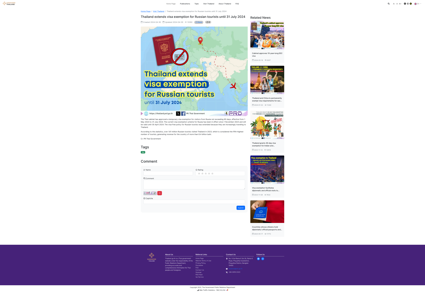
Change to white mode (404, 3)
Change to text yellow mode (411, 3)
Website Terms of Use (203, 261)
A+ (400, 4)
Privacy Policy (201, 263)
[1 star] (199, 173)
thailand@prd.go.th (235, 269)
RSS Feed (199, 275)
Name (148, 170)
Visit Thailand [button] (208, 4)
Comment (149, 178)
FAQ (197, 268)
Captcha (149, 198)
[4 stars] (209, 173)
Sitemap (198, 272)
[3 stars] (205, 173)
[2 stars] (202, 173)
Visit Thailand (158, 11)
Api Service (200, 277)
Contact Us (200, 270)
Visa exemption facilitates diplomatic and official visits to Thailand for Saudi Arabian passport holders (265, 189)
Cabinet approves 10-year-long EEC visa (267, 54)
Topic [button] (196, 4)
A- (394, 4)
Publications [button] (185, 4)
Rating (200, 170)
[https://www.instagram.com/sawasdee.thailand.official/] (263, 258)
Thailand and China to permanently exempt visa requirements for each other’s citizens (267, 99)
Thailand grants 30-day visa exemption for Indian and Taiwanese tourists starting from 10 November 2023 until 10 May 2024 (267, 144)
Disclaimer (199, 265)
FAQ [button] (237, 4)
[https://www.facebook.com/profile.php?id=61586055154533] (258, 258)
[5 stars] (212, 173)
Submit (241, 208)
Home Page (171, 4)
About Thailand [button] (225, 4)
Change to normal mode (407, 3)
